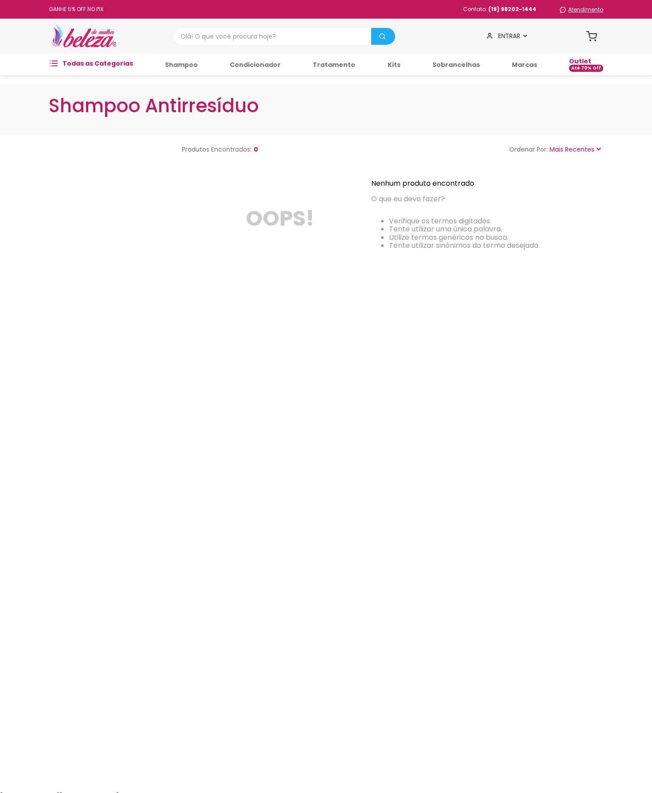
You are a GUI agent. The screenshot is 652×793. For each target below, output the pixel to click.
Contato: (499, 9)
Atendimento (585, 9)
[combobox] (284, 36)
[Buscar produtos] (382, 36)
